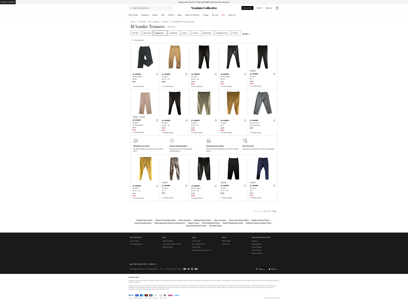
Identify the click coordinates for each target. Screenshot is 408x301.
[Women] (159, 15)
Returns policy (168, 247)
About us (255, 241)
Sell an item (247, 8)
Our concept (134, 241)
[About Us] (237, 15)
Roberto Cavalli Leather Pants (258, 223)
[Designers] (150, 15)
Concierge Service (136, 244)
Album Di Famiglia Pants (165, 220)
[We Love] (220, 15)
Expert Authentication (178, 146)
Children (171, 15)
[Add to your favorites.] (157, 74)
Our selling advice (198, 244)
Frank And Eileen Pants (239, 220)
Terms (162, 269)
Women (155, 15)
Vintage (205, 15)
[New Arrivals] (139, 15)
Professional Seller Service (201, 250)
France (130, 298)
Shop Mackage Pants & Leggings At (169, 223)
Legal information (152, 269)
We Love (215, 15)
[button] (277, 7)
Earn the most (248, 146)
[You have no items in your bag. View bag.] (277, 7)
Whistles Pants (215, 225)
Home (133, 21)
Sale (223, 15)
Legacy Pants (193, 223)
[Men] (166, 15)
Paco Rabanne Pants (211, 223)
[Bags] (183, 15)
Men (163, 15)
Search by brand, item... (141, 8)
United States (148, 298)
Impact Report (257, 247)
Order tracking (168, 241)
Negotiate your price (141, 146)
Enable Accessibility (8, 2)
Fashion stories (257, 253)
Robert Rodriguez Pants (233, 223)
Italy (165, 298)
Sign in (259, 8)
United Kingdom (138, 298)
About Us (231, 15)
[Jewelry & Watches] (201, 15)
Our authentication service (172, 244)
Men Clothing (153, 21)
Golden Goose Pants (260, 220)
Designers (145, 15)
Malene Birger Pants (202, 220)
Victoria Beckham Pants (196, 225)
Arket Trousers (185, 220)
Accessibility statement (137, 269)
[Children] (176, 15)
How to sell (196, 241)
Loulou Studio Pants (143, 223)
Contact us (226, 244)
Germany (155, 298)
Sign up (269, 8)
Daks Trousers (220, 220)
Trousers (164, 21)
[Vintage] (210, 15)
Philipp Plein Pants (144, 220)
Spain (161, 298)
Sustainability (256, 244)
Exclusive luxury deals (215, 146)
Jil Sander (142, 21)
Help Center (226, 241)
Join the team (256, 250)
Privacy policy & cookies (174, 269)
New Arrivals (133, 15)
